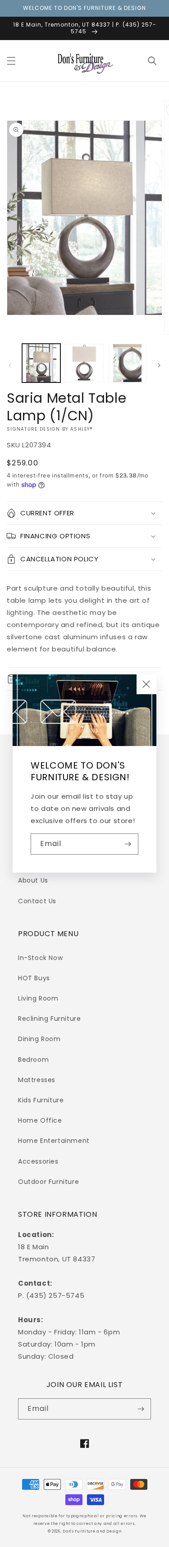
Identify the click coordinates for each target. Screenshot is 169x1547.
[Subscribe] (128, 844)
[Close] (146, 684)
